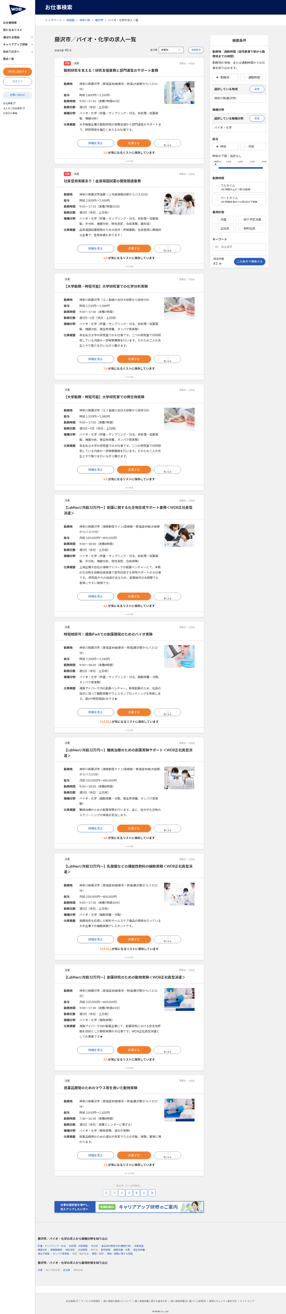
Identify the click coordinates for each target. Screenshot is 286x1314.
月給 (251, 146)
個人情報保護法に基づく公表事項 (188, 1301)
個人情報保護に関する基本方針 (151, 1301)
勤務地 (224, 77)
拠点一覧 (8, 58)
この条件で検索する (250, 261)
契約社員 (249, 228)
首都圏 (70, 20)
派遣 (223, 219)
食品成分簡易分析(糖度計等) (116, 1245)
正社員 (224, 228)
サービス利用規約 (90, 1301)
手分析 (94, 1245)
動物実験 (105, 1249)
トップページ (53, 20)
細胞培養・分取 (122, 1249)
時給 (223, 146)
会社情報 (7, 103)
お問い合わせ (17, 94)
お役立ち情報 (10, 113)
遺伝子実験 (43, 1253)
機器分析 (42, 1249)
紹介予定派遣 (252, 219)
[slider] (215, 167)
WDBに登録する (17, 71)
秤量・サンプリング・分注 (52, 1245)
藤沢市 (99, 20)
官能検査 (139, 1245)
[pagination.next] (152, 1192)
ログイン (17, 81)
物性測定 (70, 1249)
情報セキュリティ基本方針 (223, 1301)
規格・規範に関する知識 (120, 1253)
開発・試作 (98, 1253)
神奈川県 (84, 20)
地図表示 (196, 49)
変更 (257, 89)
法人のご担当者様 (12, 108)
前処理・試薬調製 (78, 1245)
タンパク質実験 (61, 1253)
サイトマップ (247, 1301)
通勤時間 (254, 77)
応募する (134, 143)
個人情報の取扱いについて (117, 1301)
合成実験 (82, 1249)
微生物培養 (139, 1249)
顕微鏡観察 (56, 1249)
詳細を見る (95, 143)
